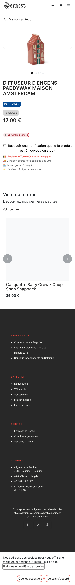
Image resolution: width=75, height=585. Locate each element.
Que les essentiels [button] (30, 578)
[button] (4, 47)
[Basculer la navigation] (68, 6)
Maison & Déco (20, 19)
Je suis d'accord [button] (58, 578)
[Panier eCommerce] (52, 5)
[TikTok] (47, 525)
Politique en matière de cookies (23, 566)
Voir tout (9, 209)
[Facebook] (28, 525)
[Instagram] (38, 525)
